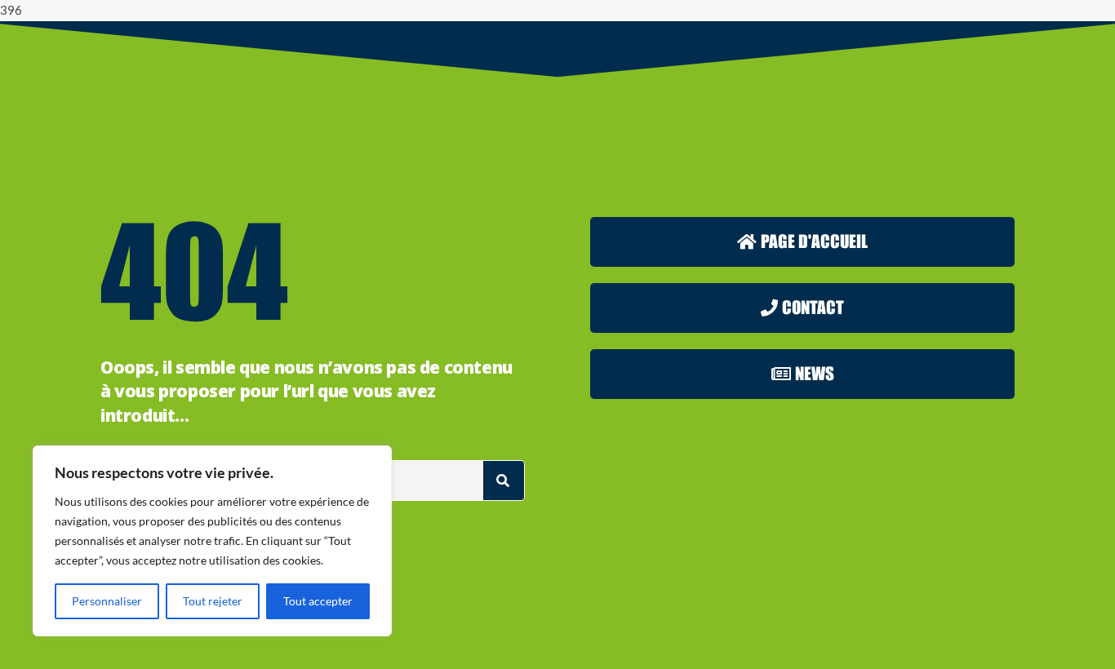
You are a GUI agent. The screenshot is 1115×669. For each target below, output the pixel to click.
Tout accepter (318, 601)
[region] (212, 540)
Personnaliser (107, 601)
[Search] (503, 480)
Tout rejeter (212, 601)
